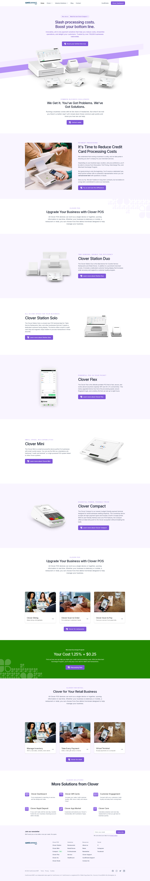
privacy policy (113, 835)
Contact (78, 3)
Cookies (52, 871)
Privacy (47, 871)
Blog (72, 3)
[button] (49, 3)
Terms (42, 871)
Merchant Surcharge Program (87, 167)
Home (42, 3)
